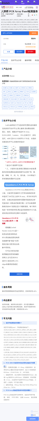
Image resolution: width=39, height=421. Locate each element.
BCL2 (9, 91)
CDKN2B (5, 99)
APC (4, 91)
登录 (17, 7)
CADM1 (33, 91)
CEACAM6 (23, 99)
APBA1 (30, 88)
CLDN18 (5, 103)
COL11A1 (19, 103)
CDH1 (4, 95)
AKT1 (16, 88)
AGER (4, 88)
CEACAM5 (14, 99)
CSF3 (30, 103)
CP (25, 103)
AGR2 (10, 88)
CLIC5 (12, 103)
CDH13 (11, 95)
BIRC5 (15, 91)
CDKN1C (18, 95)
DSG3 (32, 106)
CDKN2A (26, 95)
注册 (20, 7)
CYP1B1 (20, 106)
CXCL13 (12, 106)
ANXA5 (23, 88)
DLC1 (26, 106)
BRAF (22, 91)
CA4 (27, 91)
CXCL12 (5, 106)
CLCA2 (30, 99)
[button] (36, 7)
